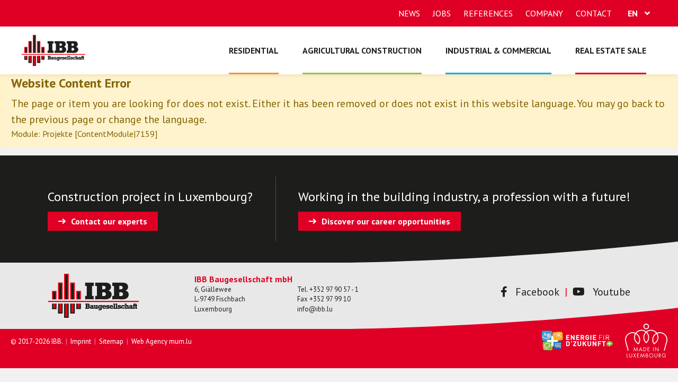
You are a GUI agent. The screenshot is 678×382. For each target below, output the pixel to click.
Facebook (537, 292)
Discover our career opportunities (386, 221)
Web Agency (149, 341)
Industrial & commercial (498, 50)
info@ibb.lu (315, 309)
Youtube (611, 292)
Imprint (80, 341)
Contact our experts (109, 221)
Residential (254, 50)
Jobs (442, 13)
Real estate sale (610, 50)
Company (544, 13)
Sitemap (111, 341)
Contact (594, 13)
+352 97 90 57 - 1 (334, 289)
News (409, 13)
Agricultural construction (362, 50)
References (488, 13)
